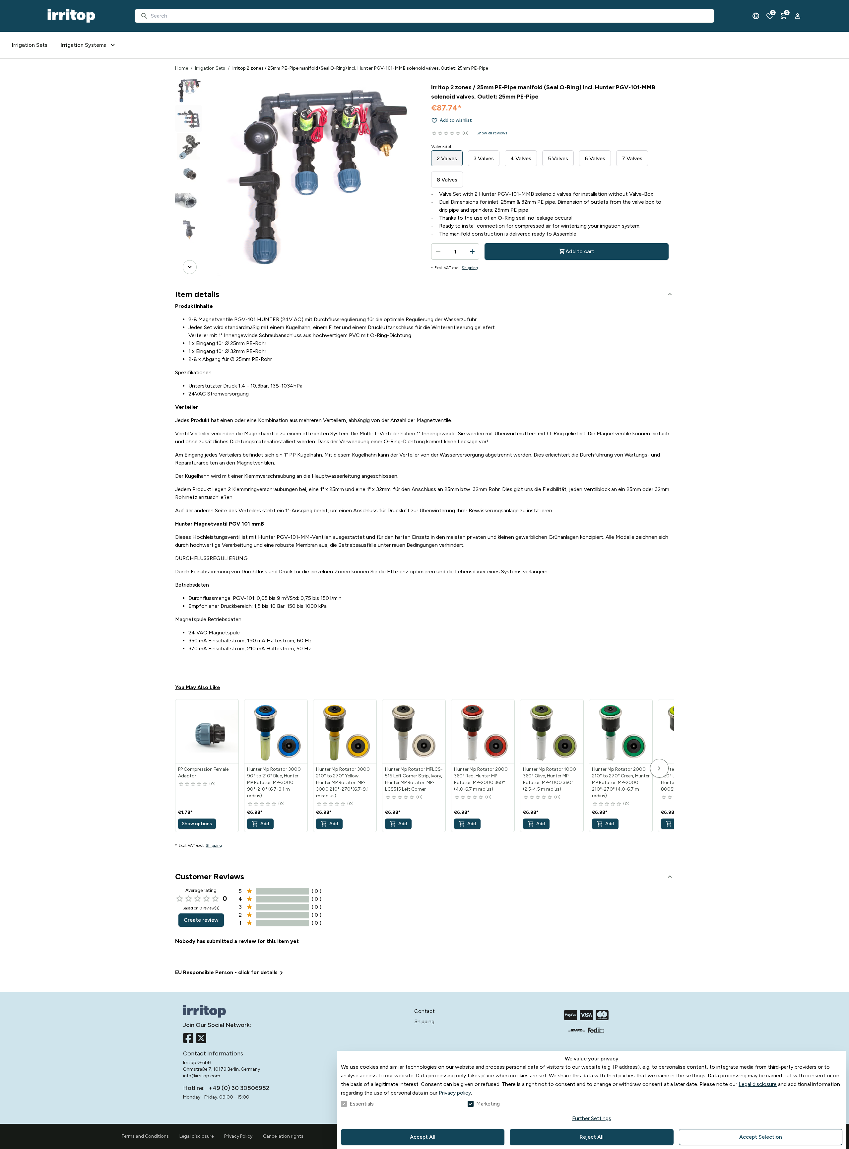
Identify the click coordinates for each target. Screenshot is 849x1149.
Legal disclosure (758, 1084)
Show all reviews (492, 133)
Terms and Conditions (145, 1136)
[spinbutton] (455, 251)
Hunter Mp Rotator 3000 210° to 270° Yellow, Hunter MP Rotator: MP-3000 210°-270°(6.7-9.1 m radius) (343, 782)
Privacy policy (455, 1093)
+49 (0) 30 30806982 (239, 1088)
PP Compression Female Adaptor (203, 772)
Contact (424, 1011)
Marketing (488, 1104)
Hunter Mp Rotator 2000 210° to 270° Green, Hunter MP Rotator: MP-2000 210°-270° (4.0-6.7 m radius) (621, 782)
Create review (201, 920)
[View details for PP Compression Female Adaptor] (207, 731)
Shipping (470, 267)
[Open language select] (755, 16)
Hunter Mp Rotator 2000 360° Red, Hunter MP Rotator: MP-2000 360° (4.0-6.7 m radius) (481, 779)
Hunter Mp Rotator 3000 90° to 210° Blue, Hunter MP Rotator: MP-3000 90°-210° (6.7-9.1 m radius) (274, 782)
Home (181, 68)
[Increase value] (472, 251)
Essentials (362, 1104)
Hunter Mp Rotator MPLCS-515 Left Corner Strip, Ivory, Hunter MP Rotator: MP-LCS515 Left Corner (414, 779)
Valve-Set (441, 146)
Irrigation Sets (210, 68)
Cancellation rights (283, 1136)
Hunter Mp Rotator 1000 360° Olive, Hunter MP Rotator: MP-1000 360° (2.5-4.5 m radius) (549, 779)
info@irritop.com (201, 1076)
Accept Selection (760, 1137)
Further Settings (591, 1118)
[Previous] (189, 86)
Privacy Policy (238, 1136)
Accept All (422, 1137)
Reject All (592, 1137)
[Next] (189, 267)
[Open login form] (797, 16)
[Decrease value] (438, 251)
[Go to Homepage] (71, 16)
